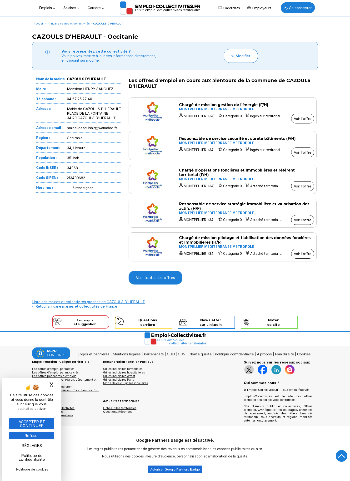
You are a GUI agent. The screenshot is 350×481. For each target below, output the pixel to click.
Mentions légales (127, 354)
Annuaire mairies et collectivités (69, 23)
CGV (181, 354)
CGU (171, 354)
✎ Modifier (240, 56)
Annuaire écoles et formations (52, 415)
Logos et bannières (94, 354)
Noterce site (273, 322)
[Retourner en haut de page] (342, 456)
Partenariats (154, 354)
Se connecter (300, 7)
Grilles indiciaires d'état (119, 376)
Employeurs (261, 8)
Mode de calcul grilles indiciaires (125, 383)
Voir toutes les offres (155, 277)
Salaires (70, 7)
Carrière (95, 7)
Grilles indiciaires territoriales (123, 369)
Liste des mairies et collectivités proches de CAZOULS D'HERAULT (88, 301)
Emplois (46, 7)
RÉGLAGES (32, 445)
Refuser (32, 435)
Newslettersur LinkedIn (211, 322)
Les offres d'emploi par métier (53, 369)
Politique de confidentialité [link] (32, 457)
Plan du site (284, 354)
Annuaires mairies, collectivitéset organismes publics (53, 409)
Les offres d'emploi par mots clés (55, 372)
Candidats (231, 8)
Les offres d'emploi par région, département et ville (64, 381)
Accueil (39, 23)
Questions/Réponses (117, 411)
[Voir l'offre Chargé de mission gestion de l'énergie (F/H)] (222, 112)
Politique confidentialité (234, 354)
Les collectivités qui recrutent (52, 386)
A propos (264, 354)
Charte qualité (200, 354)
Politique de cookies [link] (32, 469)
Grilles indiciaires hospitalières (124, 372)
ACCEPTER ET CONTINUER (32, 423)
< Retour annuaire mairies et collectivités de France (74, 306)
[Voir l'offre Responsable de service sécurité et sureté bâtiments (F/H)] (222, 145)
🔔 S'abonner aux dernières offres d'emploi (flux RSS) (65, 392)
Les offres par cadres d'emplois (54, 376)
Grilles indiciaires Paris (118, 379)
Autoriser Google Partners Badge (175, 469)
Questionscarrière (147, 322)
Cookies (304, 354)
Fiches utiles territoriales (119, 408)
